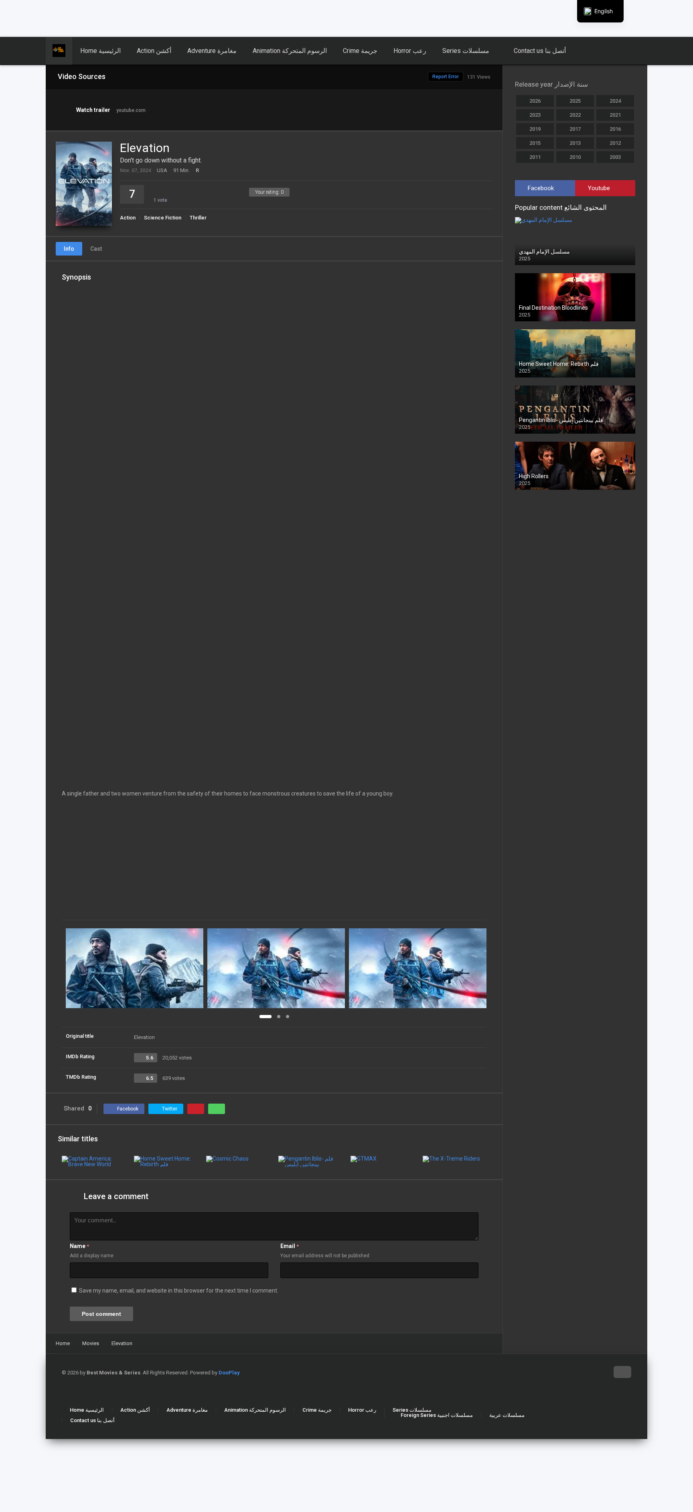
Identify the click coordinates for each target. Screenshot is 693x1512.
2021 (615, 115)
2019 (535, 129)
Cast (96, 249)
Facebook (541, 188)
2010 (575, 157)
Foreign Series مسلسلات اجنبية (437, 1415)
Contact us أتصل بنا (540, 51)
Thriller (198, 217)
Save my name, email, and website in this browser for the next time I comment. (178, 1290)
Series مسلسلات (465, 51)
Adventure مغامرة (212, 51)
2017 (575, 129)
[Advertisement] (194, 18)
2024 (615, 101)
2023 (535, 115)
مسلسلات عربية (507, 1415)
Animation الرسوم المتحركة (290, 51)
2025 (575, 101)
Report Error (445, 76)
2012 (615, 143)
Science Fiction (162, 217)
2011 (535, 157)
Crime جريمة (360, 51)
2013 (575, 143)
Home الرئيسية (100, 51)
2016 (615, 129)
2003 (615, 157)
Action (128, 217)
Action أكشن (154, 51)
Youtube (599, 188)
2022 (575, 115)
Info (69, 249)
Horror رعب (409, 51)
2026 (535, 101)
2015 (535, 143)
